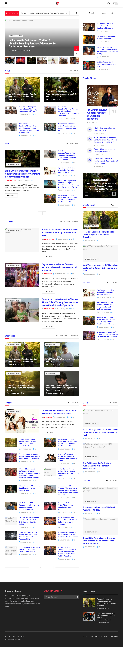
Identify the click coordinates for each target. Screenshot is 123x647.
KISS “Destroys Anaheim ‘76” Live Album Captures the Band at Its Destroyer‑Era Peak (100, 268)
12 (23, 99)
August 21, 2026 (62, 309)
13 (74, 190)
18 (62, 99)
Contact (105, 636)
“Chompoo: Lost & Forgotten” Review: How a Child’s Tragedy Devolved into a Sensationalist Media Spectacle (60, 302)
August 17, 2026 (25, 555)
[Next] (44, 213)
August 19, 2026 (25, 542)
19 (35, 481)
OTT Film (67, 222)
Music (115, 403)
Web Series (64, 336)
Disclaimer (114, 636)
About (85, 636)
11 (35, 136)
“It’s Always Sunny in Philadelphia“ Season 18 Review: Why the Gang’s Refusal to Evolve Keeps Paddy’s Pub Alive (67, 551)
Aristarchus (11, 180)
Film (76, 144)
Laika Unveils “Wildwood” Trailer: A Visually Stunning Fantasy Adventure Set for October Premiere (54, 13)
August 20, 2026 (64, 527)
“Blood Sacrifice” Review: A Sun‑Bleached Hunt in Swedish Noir (29, 488)
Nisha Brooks (49, 239)
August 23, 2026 (64, 119)
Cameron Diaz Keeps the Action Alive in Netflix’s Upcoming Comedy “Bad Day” (59, 232)
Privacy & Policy (95, 636)
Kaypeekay (48, 274)
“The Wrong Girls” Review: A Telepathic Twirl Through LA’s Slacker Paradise (29, 549)
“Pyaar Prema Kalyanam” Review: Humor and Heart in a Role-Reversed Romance (59, 267)
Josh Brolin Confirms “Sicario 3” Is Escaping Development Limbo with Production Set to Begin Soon (29, 128)
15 (35, 493)
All (71, 71)
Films (72, 144)
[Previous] (40, 213)
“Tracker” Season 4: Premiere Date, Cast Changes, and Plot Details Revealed (98, 234)
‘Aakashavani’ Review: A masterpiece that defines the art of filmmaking (106, 161)
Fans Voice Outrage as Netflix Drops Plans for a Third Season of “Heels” (30, 45)
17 (74, 119)
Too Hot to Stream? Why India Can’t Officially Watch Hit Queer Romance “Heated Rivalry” (105, 140)
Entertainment (16, 39)
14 (74, 205)
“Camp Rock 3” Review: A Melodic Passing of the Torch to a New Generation (68, 535)
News (76, 71)
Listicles (113, 480)
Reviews (114, 283)
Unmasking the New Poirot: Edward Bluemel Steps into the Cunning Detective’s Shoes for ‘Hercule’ (61, 388)
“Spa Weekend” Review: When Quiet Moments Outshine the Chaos (66, 170)
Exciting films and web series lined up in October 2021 (106, 64)
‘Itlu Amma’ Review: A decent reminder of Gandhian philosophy (105, 26)
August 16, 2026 (89, 547)
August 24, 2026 (13, 99)
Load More (42, 567)
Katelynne (14, 51)
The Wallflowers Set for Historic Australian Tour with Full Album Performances (97, 466)
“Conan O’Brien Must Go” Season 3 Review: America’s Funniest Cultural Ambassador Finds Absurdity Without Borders (29, 473)
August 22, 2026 (64, 175)
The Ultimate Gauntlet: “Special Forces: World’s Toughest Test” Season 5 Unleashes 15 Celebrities (68, 111)
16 (35, 114)
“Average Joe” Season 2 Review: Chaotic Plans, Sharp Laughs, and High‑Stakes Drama (22, 388)
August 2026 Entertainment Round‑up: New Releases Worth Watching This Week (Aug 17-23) (99, 541)
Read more (11, 195)
